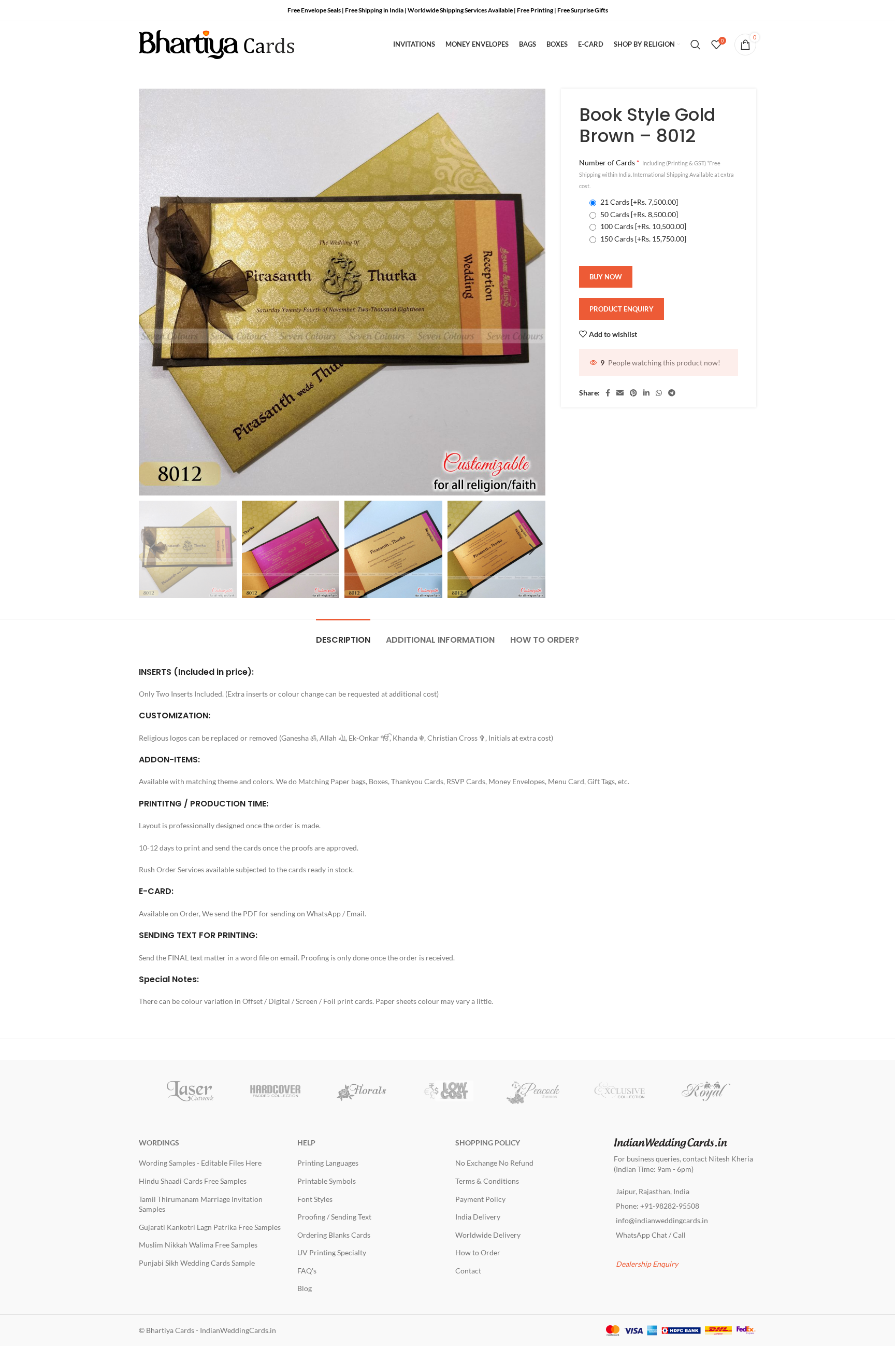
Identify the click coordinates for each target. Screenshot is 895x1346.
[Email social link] (620, 393)
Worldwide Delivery (488, 1234)
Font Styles (315, 1199)
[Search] (695, 44)
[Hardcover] (276, 1091)
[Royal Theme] (705, 1091)
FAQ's (306, 1270)
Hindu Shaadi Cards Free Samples (193, 1181)
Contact (468, 1270)
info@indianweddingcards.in (662, 1220)
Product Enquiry (621, 309)
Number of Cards (656, 174)
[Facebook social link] (607, 393)
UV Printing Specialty (331, 1252)
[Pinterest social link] (633, 393)
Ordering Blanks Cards (333, 1234)
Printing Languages (327, 1162)
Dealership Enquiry (647, 1263)
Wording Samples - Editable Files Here (200, 1162)
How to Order (477, 1252)
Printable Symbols (326, 1181)
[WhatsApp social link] (659, 393)
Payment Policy (480, 1199)
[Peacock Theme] (533, 1091)
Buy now (605, 277)
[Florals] (362, 1091)
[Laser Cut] (190, 1091)
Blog (304, 1288)
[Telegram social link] (672, 393)
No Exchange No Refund (494, 1162)
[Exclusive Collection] (619, 1091)
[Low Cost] (447, 1091)
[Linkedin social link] (646, 393)
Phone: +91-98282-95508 (657, 1205)
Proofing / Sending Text (334, 1216)
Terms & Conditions (487, 1181)
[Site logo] (216, 43)
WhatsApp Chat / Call (651, 1234)
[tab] (343, 634)
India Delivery (477, 1216)
